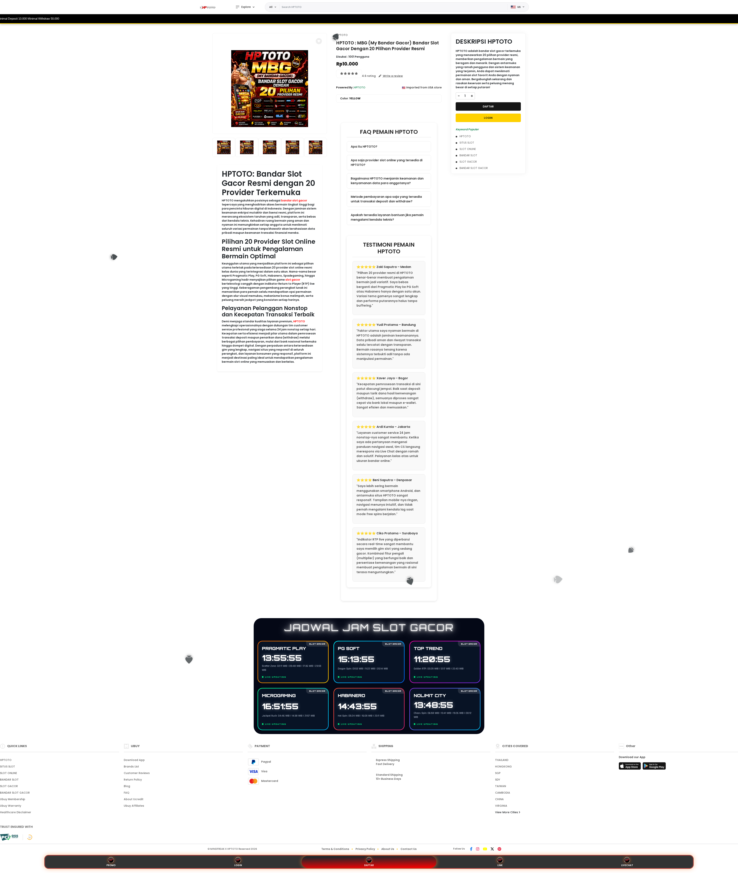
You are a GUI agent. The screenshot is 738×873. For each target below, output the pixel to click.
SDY (497, 780)
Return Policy (133, 780)
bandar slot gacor (294, 200)
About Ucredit (133, 799)
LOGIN (488, 118)
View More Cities (507, 812)
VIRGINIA (501, 806)
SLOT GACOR (468, 162)
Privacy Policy (365, 849)
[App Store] (630, 767)
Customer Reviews (137, 773)
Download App (134, 760)
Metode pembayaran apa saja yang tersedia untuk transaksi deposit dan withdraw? (386, 199)
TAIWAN (500, 786)
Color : (350, 98)
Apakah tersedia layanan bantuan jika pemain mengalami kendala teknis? (387, 217)
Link (500, 865)
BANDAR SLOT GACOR (474, 168)
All (271, 7)
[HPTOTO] (208, 7)
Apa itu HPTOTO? (364, 146)
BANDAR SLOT (468, 155)
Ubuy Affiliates (134, 806)
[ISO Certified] (27, 837)
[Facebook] (471, 849)
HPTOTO (299, 321)
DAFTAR (488, 106)
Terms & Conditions (335, 849)
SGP (497, 773)
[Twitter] (492, 849)
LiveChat (627, 865)
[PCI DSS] (9, 837)
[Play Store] (654, 767)
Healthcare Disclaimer (15, 812)
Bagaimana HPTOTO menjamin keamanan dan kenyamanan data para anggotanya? (387, 180)
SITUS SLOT (467, 143)
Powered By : (345, 87)
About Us (387, 849)
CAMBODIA (502, 793)
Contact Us (409, 849)
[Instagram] (478, 849)
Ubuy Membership (12, 799)
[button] (319, 41)
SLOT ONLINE (468, 149)
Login (238, 865)
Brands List (131, 766)
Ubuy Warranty (10, 806)
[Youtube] (485, 849)
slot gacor (292, 280)
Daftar (369, 865)
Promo (111, 865)
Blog (127, 786)
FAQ (126, 793)
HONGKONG (503, 766)
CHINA (499, 799)
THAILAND (501, 760)
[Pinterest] (499, 849)
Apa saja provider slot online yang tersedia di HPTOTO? (386, 162)
